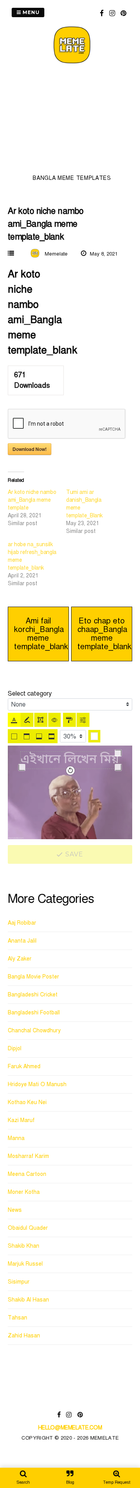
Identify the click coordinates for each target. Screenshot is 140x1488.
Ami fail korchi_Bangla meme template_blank (41, 634)
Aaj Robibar (22, 923)
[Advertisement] (72, 121)
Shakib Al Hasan (28, 1299)
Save (73, 854)
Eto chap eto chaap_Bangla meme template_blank (104, 634)
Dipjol (14, 1048)
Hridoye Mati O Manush (37, 1084)
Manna (16, 1138)
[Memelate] (72, 64)
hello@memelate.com (70, 1427)
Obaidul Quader (28, 1228)
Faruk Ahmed (24, 1066)
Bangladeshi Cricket (33, 994)
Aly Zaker (20, 958)
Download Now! (29, 449)
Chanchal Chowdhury (34, 1030)
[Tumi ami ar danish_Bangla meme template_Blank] (95, 511)
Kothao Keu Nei (27, 1102)
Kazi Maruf (21, 1120)
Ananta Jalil (22, 941)
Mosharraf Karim (28, 1156)
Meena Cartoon (27, 1174)
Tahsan (17, 1317)
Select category (30, 694)
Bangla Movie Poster (33, 976)
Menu (30, 12)
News (15, 1210)
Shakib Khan (23, 1246)
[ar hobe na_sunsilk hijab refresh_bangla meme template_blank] (37, 564)
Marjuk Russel (25, 1264)
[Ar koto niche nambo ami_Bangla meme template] (37, 507)
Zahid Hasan (24, 1335)
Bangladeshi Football (34, 1012)
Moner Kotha (24, 1192)
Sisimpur (19, 1281)
